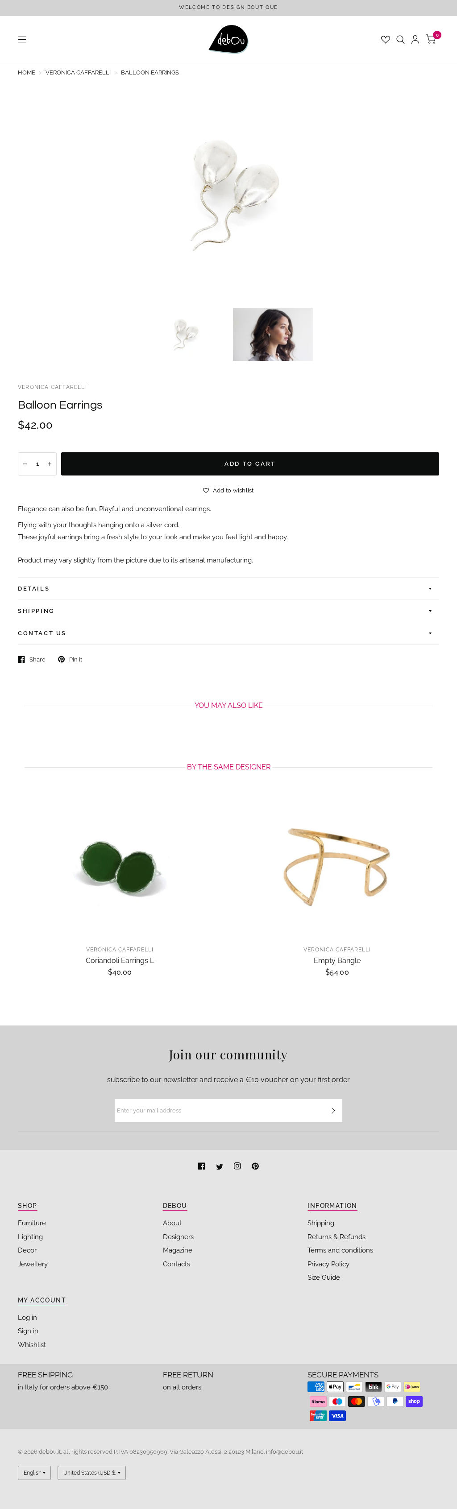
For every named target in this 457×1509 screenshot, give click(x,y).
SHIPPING (36, 611)
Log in (27, 1318)
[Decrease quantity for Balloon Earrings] (25, 464)
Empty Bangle (337, 960)
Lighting (30, 1237)
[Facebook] (202, 1167)
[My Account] (415, 39)
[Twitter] (220, 1167)
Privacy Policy (328, 1264)
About (172, 1223)
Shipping (320, 1223)
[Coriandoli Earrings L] (120, 866)
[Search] (400, 39)
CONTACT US (42, 633)
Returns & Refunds (336, 1237)
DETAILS (34, 588)
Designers (178, 1237)
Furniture (32, 1223)
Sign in (28, 1331)
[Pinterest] (255, 1167)
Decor (27, 1250)
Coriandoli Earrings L (120, 960)
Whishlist (32, 1345)
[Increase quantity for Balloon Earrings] (49, 464)
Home (26, 72)
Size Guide (323, 1277)
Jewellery (33, 1264)
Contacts (176, 1264)
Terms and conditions (340, 1250)
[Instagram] (238, 1167)
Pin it (75, 659)
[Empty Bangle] (337, 866)
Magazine (177, 1250)
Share (37, 659)
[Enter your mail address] (333, 1110)
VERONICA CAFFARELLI (52, 387)
